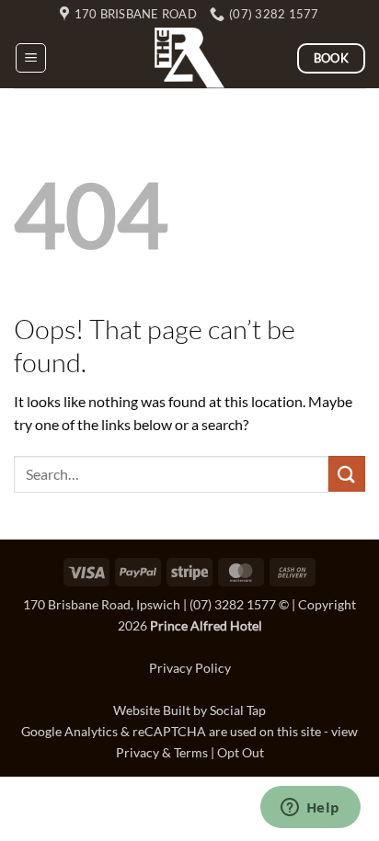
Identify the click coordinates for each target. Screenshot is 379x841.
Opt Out (240, 752)
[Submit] (346, 474)
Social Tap (238, 710)
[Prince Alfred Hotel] (189, 58)
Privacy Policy (190, 668)
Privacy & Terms (162, 752)
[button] (31, 58)
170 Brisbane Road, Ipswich (101, 604)
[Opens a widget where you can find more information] (310, 809)
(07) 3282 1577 (233, 604)
